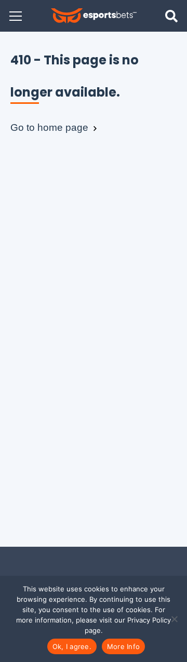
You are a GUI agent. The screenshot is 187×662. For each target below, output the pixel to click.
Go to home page (50, 127)
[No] (174, 619)
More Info (123, 646)
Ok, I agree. (71, 646)
